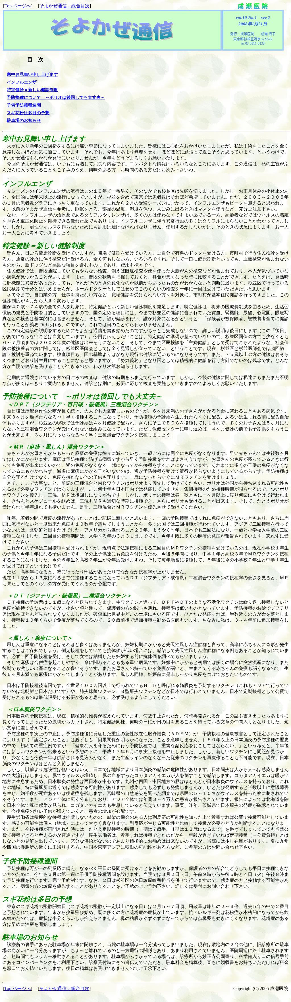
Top (18, 5)
